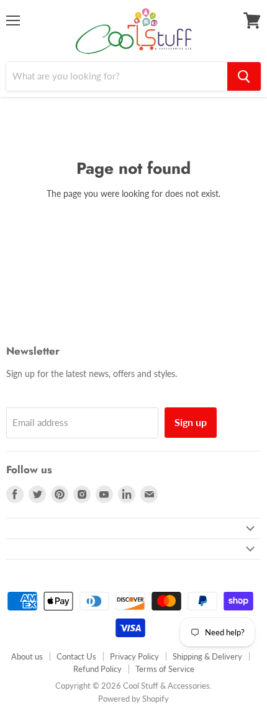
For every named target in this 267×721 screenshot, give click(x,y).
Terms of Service (164, 669)
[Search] (244, 76)
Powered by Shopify (133, 699)
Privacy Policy (134, 656)
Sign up (190, 422)
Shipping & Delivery (207, 656)
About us (27, 656)
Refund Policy (97, 669)
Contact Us (76, 656)
